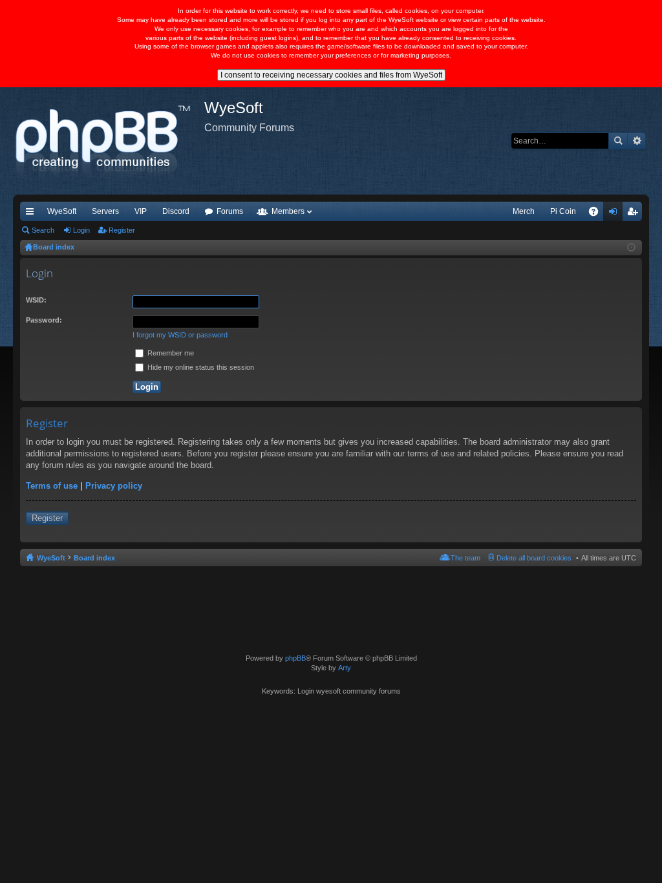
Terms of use (52, 486)
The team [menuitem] (465, 558)
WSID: (36, 300)
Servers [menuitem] (105, 211)
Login (81, 230)
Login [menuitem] (615, 214)
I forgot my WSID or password (180, 335)
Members (288, 211)
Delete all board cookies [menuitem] (533, 558)
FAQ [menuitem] (597, 214)
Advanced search (636, 141)
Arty (344, 668)
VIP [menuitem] (140, 211)
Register (122, 230)
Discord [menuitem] (175, 211)
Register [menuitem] (635, 214)
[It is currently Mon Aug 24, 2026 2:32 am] (631, 247)
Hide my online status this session (199, 367)
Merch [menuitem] (524, 211)
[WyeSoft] (108, 141)
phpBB (295, 658)
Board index (94, 558)
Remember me (169, 353)
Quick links (32, 214)
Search (618, 141)
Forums (230, 211)
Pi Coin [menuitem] (563, 211)
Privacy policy (113, 486)
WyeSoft (61, 211)
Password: (44, 320)
